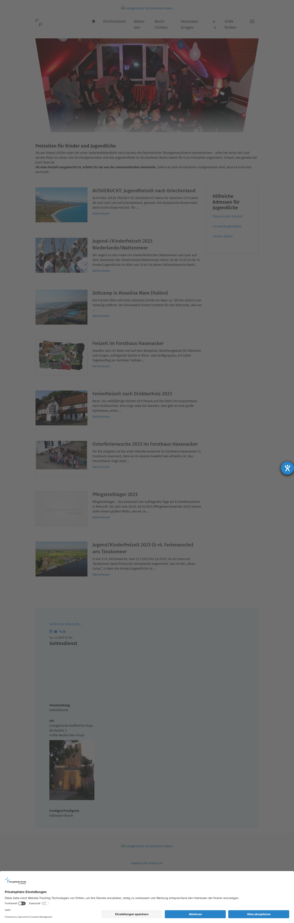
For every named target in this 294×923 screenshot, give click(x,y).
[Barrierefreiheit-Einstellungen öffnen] (287, 468)
